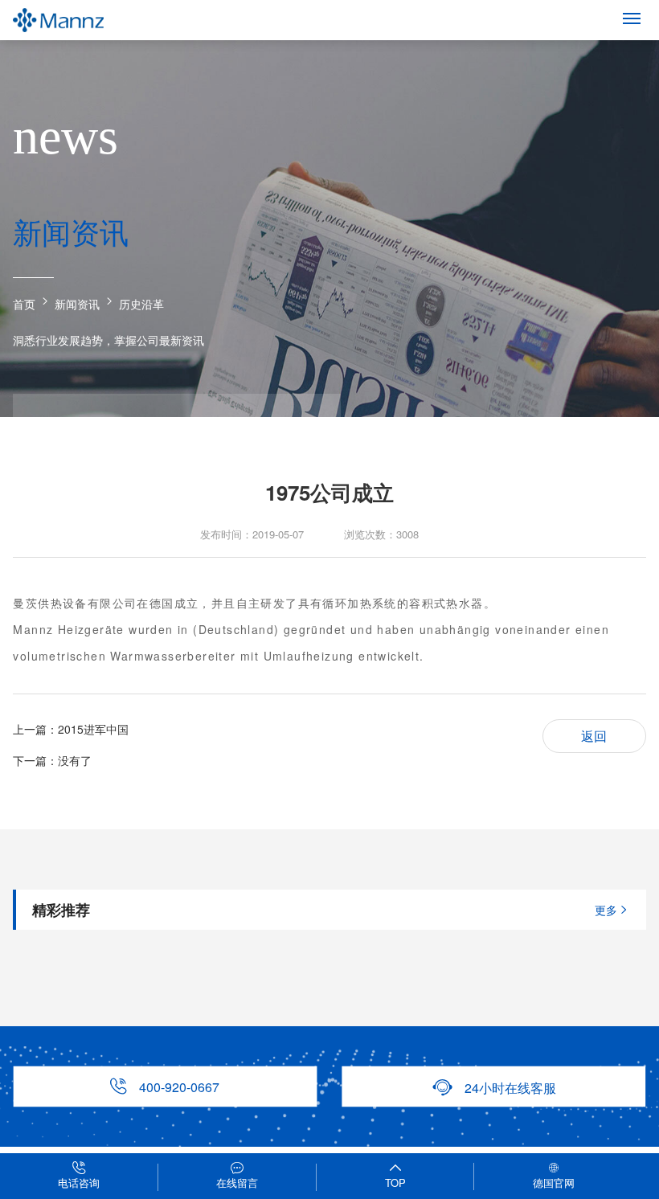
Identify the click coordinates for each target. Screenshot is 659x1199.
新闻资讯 (77, 304)
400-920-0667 (164, 1086)
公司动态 (67, 425)
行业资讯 (177, 425)
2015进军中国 (93, 729)
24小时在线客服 (494, 1087)
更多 (612, 910)
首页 (24, 304)
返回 (594, 735)
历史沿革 (141, 304)
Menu (632, 18)
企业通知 (286, 425)
